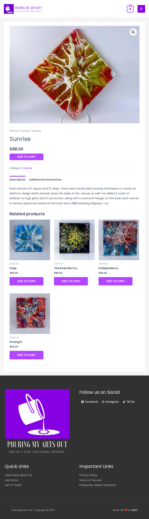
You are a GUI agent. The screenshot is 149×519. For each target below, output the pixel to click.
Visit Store (11, 480)
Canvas (24, 130)
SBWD (134, 510)
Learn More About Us (18, 475)
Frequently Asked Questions (97, 485)
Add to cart (26, 157)
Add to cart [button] (26, 281)
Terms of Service (90, 480)
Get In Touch (13, 485)
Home (13, 130)
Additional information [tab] (45, 180)
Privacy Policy (88, 475)
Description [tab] (18, 180)
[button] (133, 32)
